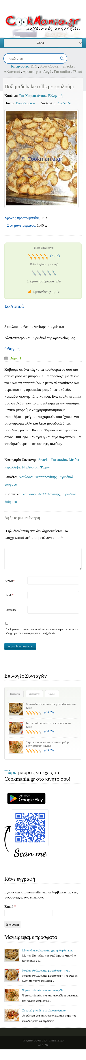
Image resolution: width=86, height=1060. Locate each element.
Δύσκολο (64, 103)
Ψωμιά (45, 467)
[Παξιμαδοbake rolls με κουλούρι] (41, 158)
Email (9, 595)
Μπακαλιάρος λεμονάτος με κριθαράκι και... (48, 950)
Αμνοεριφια (32, 72)
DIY (34, 66)
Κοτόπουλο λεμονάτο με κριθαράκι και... (46, 970)
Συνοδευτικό (25, 103)
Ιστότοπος (11, 609)
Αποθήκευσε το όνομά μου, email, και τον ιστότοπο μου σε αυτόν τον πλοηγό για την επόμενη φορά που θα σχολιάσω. (42, 631)
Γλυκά (77, 72)
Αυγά (47, 72)
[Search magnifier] (62, 58)
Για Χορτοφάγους (32, 96)
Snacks (67, 66)
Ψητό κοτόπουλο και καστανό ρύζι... (43, 990)
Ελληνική (55, 96)
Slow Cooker (50, 66)
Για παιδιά (62, 72)
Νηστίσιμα (30, 467)
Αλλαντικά (12, 72)
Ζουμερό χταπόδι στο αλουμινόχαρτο (44, 1010)
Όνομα (10, 580)
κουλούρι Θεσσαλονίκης (38, 477)
